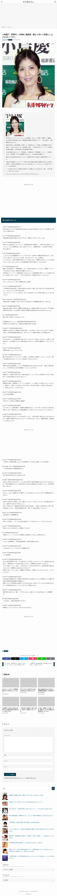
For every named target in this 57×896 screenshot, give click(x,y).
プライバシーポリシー (25, 891)
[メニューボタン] (2, 2)
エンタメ (10, 39)
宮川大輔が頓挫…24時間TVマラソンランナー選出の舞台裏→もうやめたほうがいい (31, 815)
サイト (5, 766)
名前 (5, 755)
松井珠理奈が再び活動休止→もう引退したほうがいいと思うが (25, 842)
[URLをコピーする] (50, 658)
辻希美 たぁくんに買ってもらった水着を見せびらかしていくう (26, 802)
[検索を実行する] (53, 788)
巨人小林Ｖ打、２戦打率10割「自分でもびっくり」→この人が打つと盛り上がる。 (31, 808)
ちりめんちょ (28, 2)
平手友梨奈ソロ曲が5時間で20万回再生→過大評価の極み (24, 822)
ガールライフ (34, 891)
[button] (6, 658)
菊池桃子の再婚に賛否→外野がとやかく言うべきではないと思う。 (27, 795)
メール (5, 760)
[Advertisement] (28, 15)
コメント (7, 735)
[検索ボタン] (55, 2)
